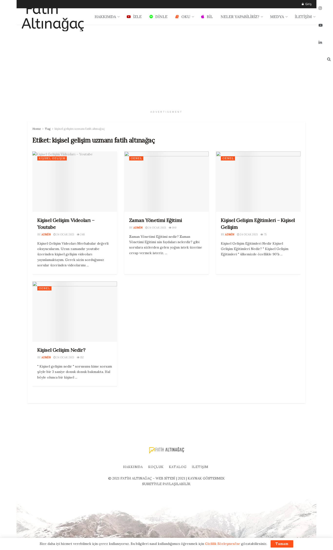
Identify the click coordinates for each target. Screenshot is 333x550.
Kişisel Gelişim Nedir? (61, 350)
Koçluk (156, 467)
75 (264, 234)
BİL (210, 16)
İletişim (200, 467)
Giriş (308, 4)
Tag (48, 128)
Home (36, 128)
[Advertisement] (166, 66)
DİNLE (161, 16)
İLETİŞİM (303, 16)
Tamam (281, 544)
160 (173, 227)
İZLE (137, 16)
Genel (136, 158)
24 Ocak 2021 (65, 234)
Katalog (177, 467)
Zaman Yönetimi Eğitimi (155, 220)
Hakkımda (133, 467)
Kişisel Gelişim (52, 158)
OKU (185, 16)
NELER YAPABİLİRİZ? (240, 16)
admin (46, 234)
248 (82, 234)
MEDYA (277, 16)
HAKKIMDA (105, 16)
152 (81, 357)
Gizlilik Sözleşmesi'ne (222, 543)
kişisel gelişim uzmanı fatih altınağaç (80, 128)
